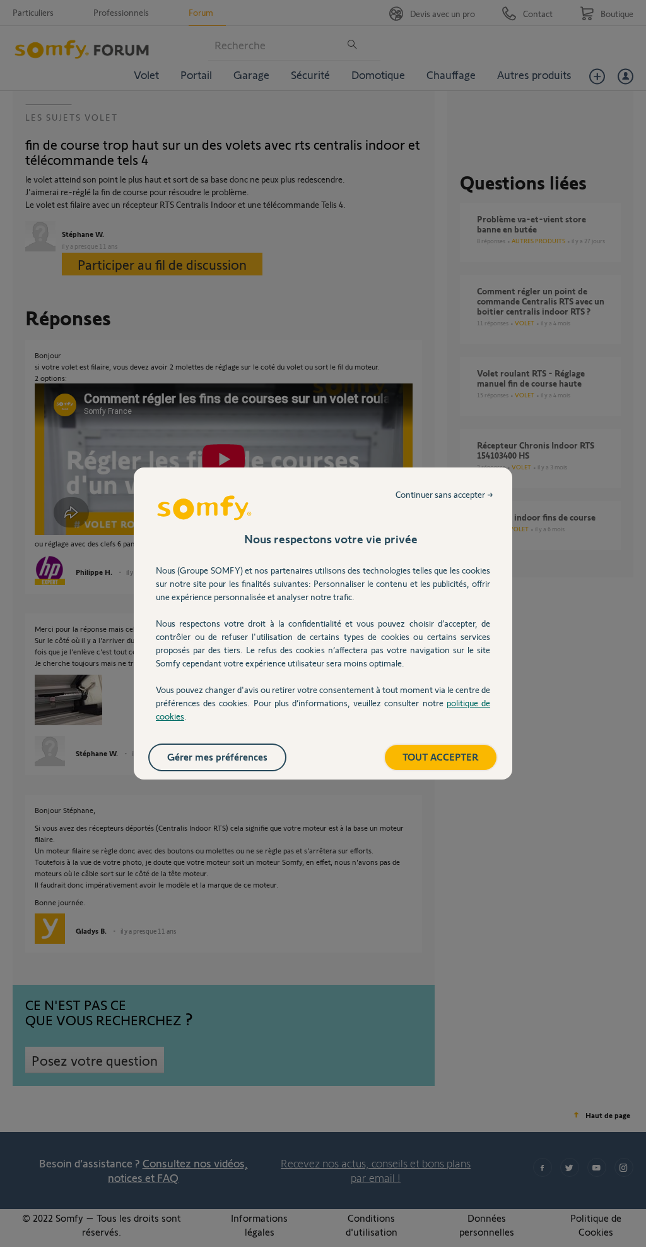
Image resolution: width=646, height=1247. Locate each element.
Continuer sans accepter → (444, 494)
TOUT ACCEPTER (440, 756)
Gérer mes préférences (217, 756)
